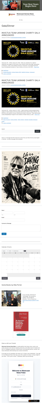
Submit (4, 233)
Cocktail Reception (7, 72)
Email (3, 217)
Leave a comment (7, 73)
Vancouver (32, 72)
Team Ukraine (21, 119)
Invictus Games (13, 119)
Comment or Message (6, 223)
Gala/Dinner (5, 70)
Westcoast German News (25, 14)
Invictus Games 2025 (16, 72)
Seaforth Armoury (25, 72)
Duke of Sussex (6, 119)
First (2, 214)
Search (3, 129)
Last (14, 214)
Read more (36, 67)
